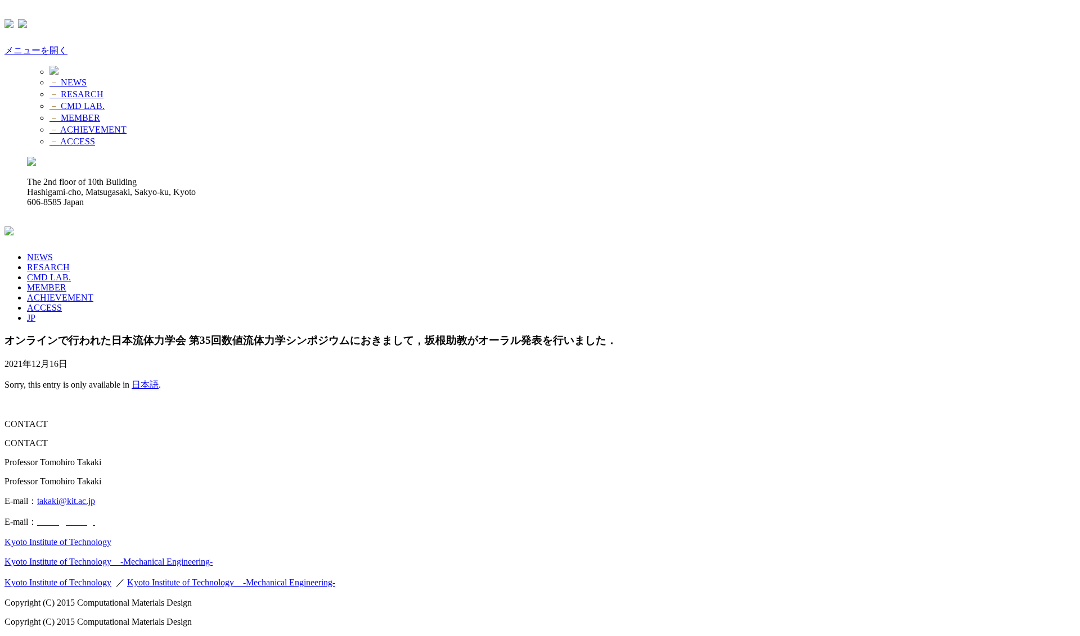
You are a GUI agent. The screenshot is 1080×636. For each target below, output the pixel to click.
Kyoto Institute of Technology (57, 542)
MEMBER (75, 117)
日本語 (145, 384)
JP (31, 317)
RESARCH (77, 94)
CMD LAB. (77, 106)
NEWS (68, 82)
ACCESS (72, 141)
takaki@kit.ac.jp (66, 501)
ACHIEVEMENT (88, 129)
